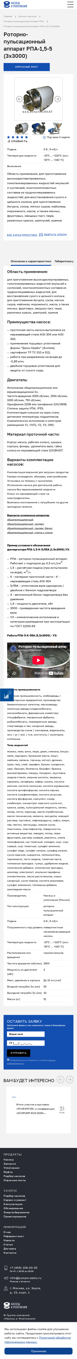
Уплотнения (12, 1168)
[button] (19, 99)
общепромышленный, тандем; (25, 523)
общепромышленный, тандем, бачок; (30, 528)
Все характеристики (22, 235)
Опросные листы (15, 1180)
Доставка (10, 1248)
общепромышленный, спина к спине (29, 532)
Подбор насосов (14, 1176)
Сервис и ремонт (15, 1200)
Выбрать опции (55, 234)
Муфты (8, 1172)
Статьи (8, 1244)
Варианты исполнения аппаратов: (28, 515)
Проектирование (15, 1216)
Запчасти (10, 1163)
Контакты (10, 1252)
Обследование (13, 1208)
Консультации (13, 1204)
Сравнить (19, 141)
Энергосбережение (17, 1212)
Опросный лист (26, 67)
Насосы (9, 1159)
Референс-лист (14, 1236)
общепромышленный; (20, 519)
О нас (7, 1232)
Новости (9, 1240)
